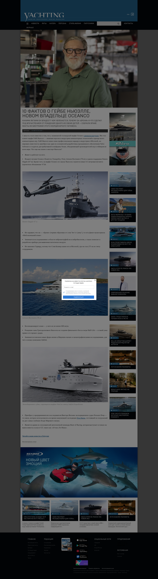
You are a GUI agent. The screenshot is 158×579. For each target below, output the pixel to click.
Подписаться (78, 297)
